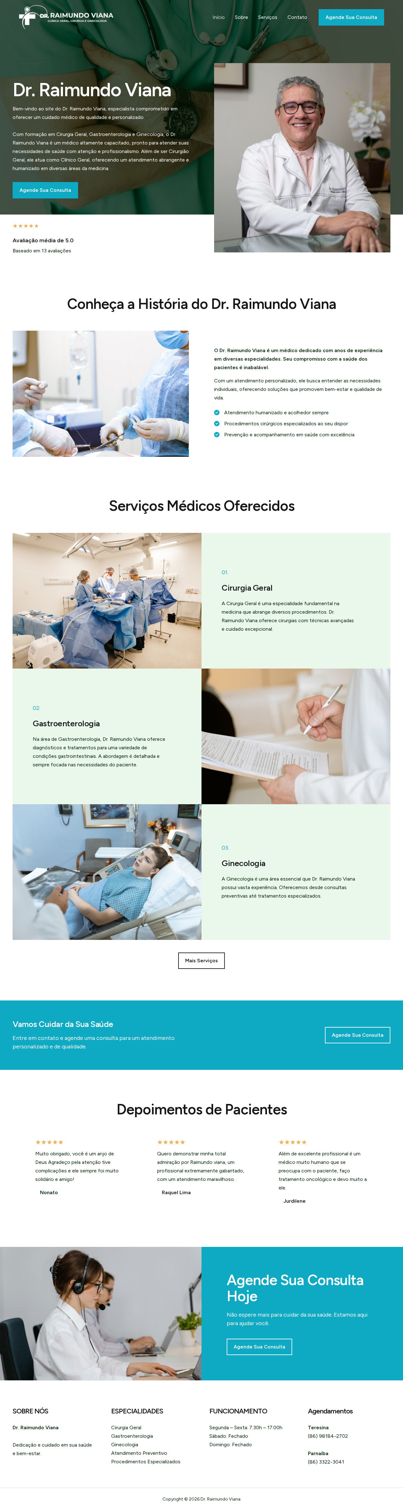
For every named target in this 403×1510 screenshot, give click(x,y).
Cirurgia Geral (126, 1427)
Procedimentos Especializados (145, 1462)
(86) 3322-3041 (326, 1462)
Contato (297, 17)
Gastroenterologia (132, 1436)
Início (219, 17)
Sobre (241, 17)
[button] (201, 961)
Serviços (267, 17)
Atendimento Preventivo (139, 1453)
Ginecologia (124, 1445)
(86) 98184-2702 (328, 1436)
